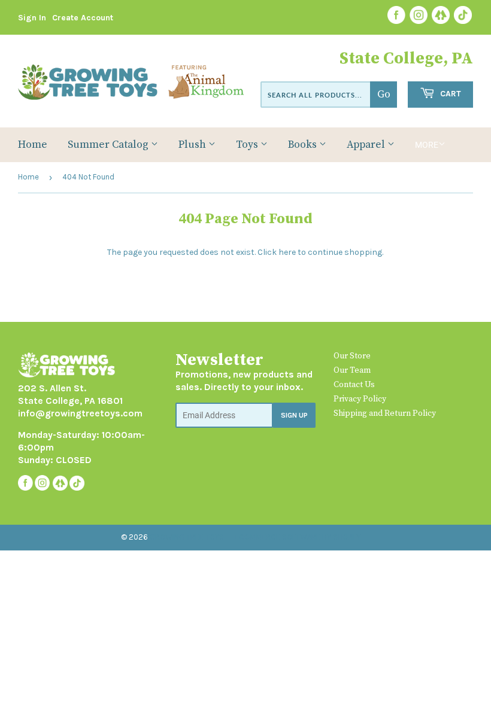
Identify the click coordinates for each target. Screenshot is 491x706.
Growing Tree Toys (187, 536)
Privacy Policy (360, 399)
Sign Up (294, 415)
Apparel (367, 144)
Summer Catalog (109, 144)
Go (383, 94)
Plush (193, 144)
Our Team (352, 370)
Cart (449, 94)
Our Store (352, 356)
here (287, 252)
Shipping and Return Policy (385, 413)
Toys (248, 144)
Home (32, 144)
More (426, 145)
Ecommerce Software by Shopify (298, 536)
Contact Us (354, 384)
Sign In (32, 18)
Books (303, 144)
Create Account (82, 18)
